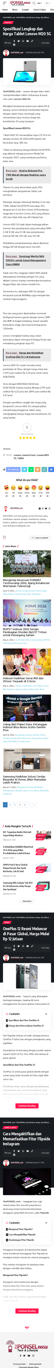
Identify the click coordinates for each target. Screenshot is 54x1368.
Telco (24, 643)
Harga (13, 738)
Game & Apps (10, 1127)
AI (16, 640)
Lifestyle (18, 790)
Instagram (27, 1201)
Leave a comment (41, 538)
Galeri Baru (27, 686)
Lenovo (26, 91)
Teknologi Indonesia (12, 643)
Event (18, 591)
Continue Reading (27, 1106)
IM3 (18, 738)
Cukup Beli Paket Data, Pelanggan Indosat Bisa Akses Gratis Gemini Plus (25, 727)
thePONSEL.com (17, 52)
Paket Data (34, 689)
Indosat (33, 640)
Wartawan (36, 594)
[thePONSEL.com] (20, 3)
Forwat (25, 591)
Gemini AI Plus (39, 735)
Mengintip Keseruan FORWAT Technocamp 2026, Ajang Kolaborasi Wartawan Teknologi (26, 583)
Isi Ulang (33, 738)
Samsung (7, 794)
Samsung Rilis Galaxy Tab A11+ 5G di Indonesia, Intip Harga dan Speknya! (18, 886)
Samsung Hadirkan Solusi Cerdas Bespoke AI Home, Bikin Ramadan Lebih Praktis (24, 779)
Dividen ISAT (23, 640)
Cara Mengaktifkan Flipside (22, 1234)
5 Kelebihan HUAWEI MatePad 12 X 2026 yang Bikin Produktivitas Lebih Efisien (18, 850)
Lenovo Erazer (29, 455)
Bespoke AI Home (26, 787)
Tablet (20, 458)
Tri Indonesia (24, 741)
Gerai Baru (38, 686)
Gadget (8, 22)
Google (6, 738)
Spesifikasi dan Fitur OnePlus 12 (24, 1020)
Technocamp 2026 (22, 594)
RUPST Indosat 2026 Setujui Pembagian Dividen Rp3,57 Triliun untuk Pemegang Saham (25, 632)
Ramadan (44, 790)
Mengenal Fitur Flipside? (21, 1229)
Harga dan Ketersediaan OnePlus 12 (26, 1025)
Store (41, 689)
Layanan (18, 689)
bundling (20, 735)
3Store (18, 686)
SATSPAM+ (12, 741)
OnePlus (26, 1000)
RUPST (47, 640)
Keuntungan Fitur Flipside (21, 1240)
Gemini (28, 735)
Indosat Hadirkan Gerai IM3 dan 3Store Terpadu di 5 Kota (23, 680)
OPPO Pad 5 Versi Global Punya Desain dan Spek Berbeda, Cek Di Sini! (15, 868)
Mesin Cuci (28, 790)
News (11, 594)
